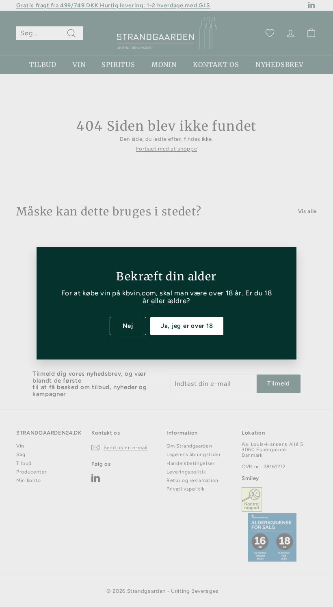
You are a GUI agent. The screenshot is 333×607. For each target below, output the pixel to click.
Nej (128, 325)
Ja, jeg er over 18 (187, 325)
